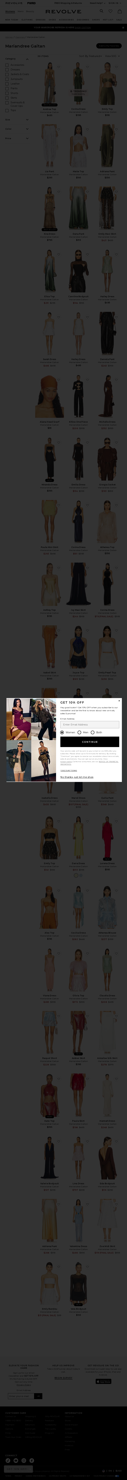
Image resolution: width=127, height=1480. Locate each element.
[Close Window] (119, 700)
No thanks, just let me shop (76, 777)
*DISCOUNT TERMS (68, 770)
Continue (90, 741)
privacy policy (66, 762)
